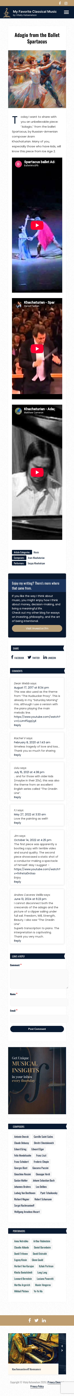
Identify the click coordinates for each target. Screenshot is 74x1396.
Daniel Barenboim (42, 1247)
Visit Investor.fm (37, 628)
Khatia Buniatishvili (23, 1272)
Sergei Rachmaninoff (24, 1205)
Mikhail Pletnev (21, 1291)
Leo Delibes (41, 1187)
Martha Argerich (22, 1285)
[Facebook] (60, 3)
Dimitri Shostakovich (44, 1143)
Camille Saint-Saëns (43, 1136)
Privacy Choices (55, 1382)
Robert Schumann (43, 1199)
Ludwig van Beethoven (24, 1193)
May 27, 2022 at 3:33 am (30, 814)
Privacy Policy (37, 1386)
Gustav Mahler (21, 1180)
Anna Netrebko (21, 1241)
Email (13, 1010)
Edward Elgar (37, 1149)
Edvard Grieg (20, 1149)
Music (36, 552)
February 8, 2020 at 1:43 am (32, 742)
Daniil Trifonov (21, 1253)
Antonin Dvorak (21, 1136)
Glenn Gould (37, 1260)
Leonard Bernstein (23, 1279)
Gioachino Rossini (22, 1174)
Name (13, 994)
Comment (15, 965)
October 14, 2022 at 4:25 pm (32, 840)
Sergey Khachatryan (36, 563)
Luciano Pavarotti (45, 1279)
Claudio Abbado (21, 1247)
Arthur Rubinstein (41, 1241)
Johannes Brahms (22, 1187)
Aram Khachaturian (36, 558)
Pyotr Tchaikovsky (48, 1193)
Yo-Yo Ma (38, 1291)
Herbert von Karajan (24, 1266)
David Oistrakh (40, 1253)
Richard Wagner (21, 1199)
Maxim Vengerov (43, 1285)
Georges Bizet (20, 1168)
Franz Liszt (41, 1155)
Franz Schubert (21, 1162)
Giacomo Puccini (40, 1168)
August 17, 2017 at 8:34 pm (31, 687)
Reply (17, 725)
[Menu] (66, 12)
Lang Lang (42, 1272)
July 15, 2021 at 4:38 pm (29, 772)
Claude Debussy (21, 1143)
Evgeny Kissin (20, 1260)
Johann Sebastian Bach (43, 1180)
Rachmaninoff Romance (26, 1369)
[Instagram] (66, 3)
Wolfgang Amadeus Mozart (27, 1212)
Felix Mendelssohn (22, 1155)
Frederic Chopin (41, 1162)
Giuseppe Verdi (43, 1174)
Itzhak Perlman (46, 1266)
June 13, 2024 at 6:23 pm (30, 899)
